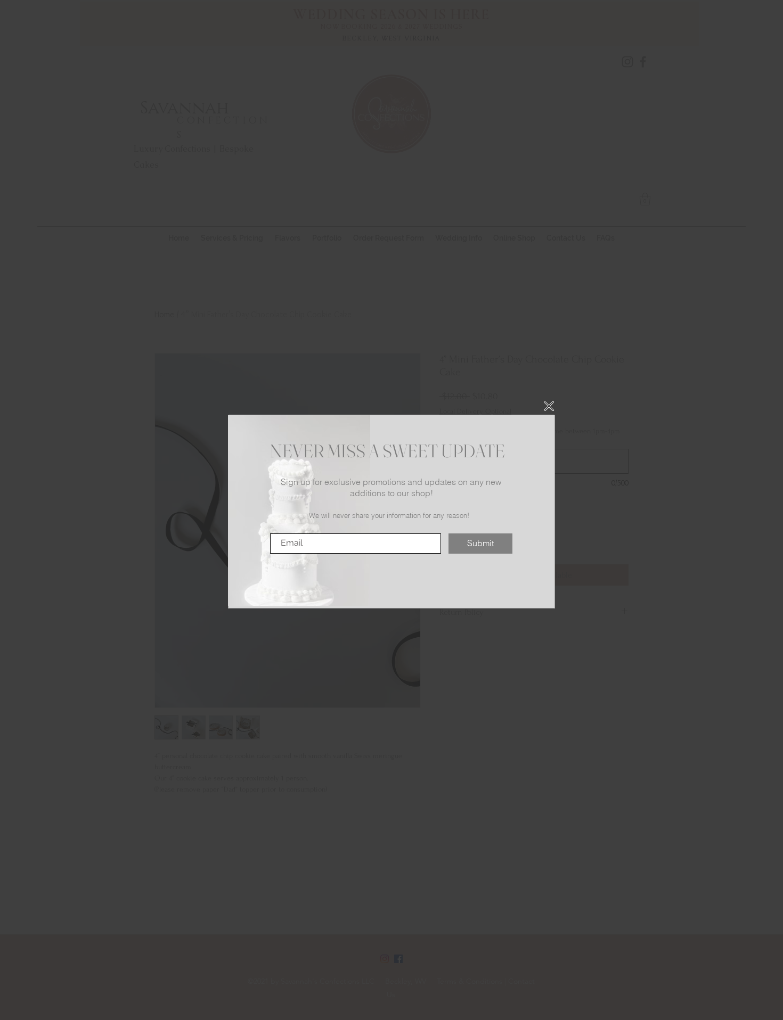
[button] (549, 406)
